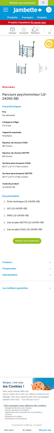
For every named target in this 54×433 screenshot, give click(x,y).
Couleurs (7, 262)
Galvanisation (9, 274)
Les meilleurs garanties (15, 288)
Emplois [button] (42, 17)
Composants (9, 268)
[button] (51, 33)
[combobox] (49, 10)
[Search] (49, 10)
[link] (21, 201)
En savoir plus (38, 22)
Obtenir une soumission (22, 2)
